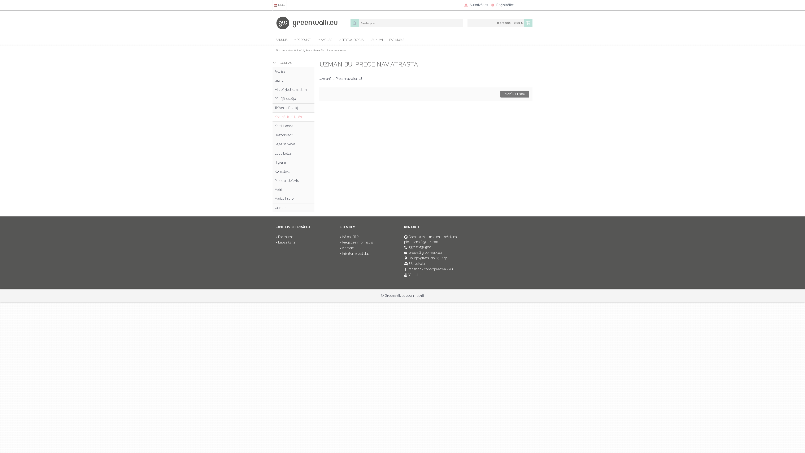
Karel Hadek (284, 126)
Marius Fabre (284, 198)
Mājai (278, 189)
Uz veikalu (417, 264)
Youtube (414, 275)
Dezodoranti (284, 135)
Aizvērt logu (515, 94)
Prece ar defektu (287, 181)
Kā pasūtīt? (350, 237)
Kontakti (348, 248)
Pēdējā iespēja (285, 99)
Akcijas (280, 71)
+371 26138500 (420, 247)
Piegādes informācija (357, 243)
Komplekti (282, 171)
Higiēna (280, 162)
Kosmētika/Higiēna (299, 50)
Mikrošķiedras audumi (291, 90)
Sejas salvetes (285, 144)
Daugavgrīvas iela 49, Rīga (428, 258)
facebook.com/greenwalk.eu (431, 269)
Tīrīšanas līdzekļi (287, 108)
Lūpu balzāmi (285, 153)
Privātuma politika (355, 253)
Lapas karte (286, 243)
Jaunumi (281, 80)
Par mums (285, 237)
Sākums (280, 50)
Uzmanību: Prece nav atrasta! (329, 50)
